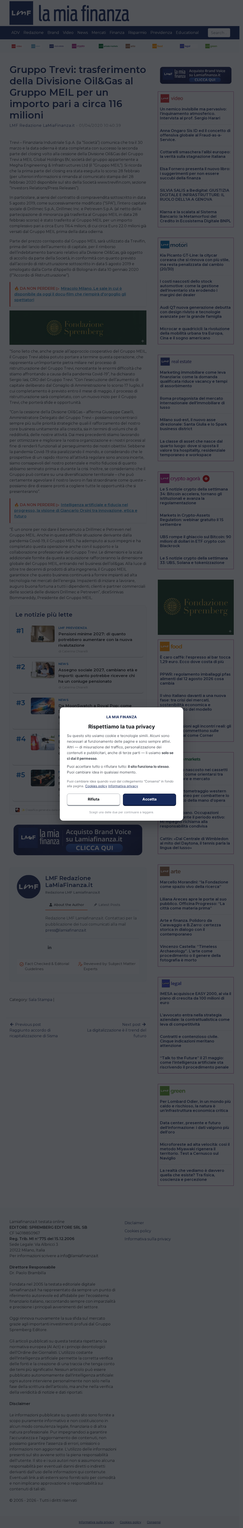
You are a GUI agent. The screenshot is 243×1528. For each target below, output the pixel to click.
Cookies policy (96, 786)
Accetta (149, 799)
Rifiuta (93, 799)
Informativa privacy (123, 786)
